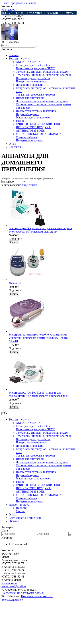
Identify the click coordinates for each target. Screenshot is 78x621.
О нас (12, 143)
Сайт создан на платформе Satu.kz (22, 592)
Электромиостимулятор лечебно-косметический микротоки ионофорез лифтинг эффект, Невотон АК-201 (39, 338)
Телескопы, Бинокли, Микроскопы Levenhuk (43, 74)
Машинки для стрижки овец (33, 117)
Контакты (15, 146)
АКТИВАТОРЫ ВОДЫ (30, 130)
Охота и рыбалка (26, 137)
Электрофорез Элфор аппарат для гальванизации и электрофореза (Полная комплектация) (40, 230)
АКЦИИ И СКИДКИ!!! (30, 61)
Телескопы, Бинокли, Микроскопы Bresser (42, 71)
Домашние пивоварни (30, 84)
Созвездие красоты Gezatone (33, 65)
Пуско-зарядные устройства (33, 78)
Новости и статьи (19, 504)
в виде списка (28, 185)
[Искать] (36, 46)
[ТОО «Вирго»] (9, 38)
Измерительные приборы (31, 81)
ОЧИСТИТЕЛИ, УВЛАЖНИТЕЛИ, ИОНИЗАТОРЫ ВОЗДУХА (38, 125)
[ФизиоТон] (27, 279)
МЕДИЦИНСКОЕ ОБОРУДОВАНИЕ (39, 133)
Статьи (20, 511)
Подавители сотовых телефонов (36, 110)
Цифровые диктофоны (30, 97)
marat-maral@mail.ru (13, 586)
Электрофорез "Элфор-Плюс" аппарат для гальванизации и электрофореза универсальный (38, 394)
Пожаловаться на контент (37, 596)
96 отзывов (8, 9)
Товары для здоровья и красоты (35, 94)
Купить (14, 242)
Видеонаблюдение (27, 114)
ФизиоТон (15, 283)
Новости (21, 507)
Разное (20, 120)
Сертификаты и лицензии (25, 517)
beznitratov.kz (9, 583)
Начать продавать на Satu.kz (18, 3)
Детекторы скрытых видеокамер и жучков (42, 101)
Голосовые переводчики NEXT (35, 68)
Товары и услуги (19, 58)
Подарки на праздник (29, 140)
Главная (14, 55)
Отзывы (14, 521)
